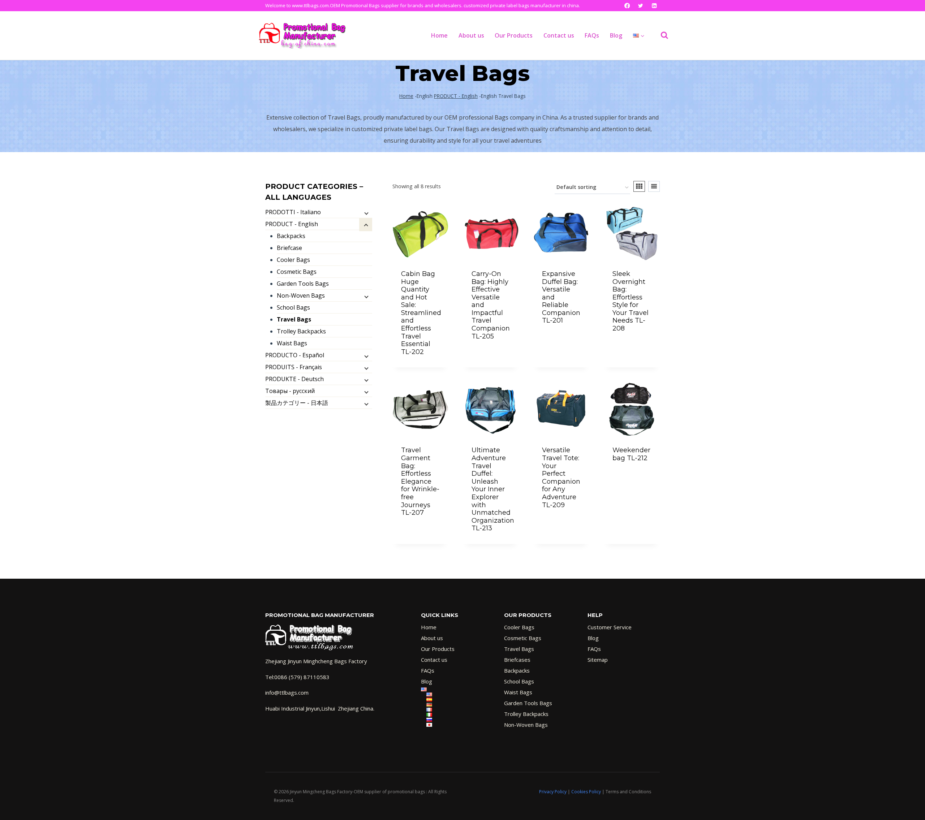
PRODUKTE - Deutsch (294, 379)
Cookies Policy (586, 792)
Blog (616, 35)
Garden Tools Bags (303, 284)
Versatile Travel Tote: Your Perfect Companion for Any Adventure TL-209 (561, 477)
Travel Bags (294, 319)
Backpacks (291, 236)
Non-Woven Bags (301, 295)
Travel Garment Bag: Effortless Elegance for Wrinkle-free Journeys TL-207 (420, 481)
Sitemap (598, 659)
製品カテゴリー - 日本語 (296, 403)
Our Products (514, 35)
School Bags (293, 307)
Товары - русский (290, 391)
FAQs (592, 35)
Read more (420, 366)
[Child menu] (365, 212)
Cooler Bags (293, 260)
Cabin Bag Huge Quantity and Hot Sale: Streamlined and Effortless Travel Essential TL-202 (421, 313)
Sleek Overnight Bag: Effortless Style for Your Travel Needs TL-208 (630, 301)
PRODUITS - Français (293, 367)
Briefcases (517, 659)
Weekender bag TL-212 (631, 454)
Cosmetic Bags (297, 272)
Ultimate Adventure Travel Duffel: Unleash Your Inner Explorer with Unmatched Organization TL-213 (493, 489)
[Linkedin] (654, 5)
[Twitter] (640, 5)
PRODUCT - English (456, 95)
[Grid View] (639, 186)
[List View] (654, 186)
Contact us (558, 35)
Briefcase (289, 248)
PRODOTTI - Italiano (293, 212)
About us (471, 35)
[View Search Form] (660, 35)
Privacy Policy (553, 792)
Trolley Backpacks (301, 331)
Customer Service (610, 627)
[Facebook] (627, 5)
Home (439, 35)
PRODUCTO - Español (294, 355)
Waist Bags (292, 343)
